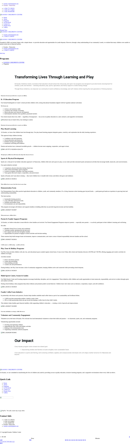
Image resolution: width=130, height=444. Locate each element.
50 (83, 440)
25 (74, 440)
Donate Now (7, 25)
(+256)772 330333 (9, 36)
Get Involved (7, 22)
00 (65, 440)
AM (1, 440)
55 (85, 440)
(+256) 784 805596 (9, 11)
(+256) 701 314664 (9, 10)
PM (30, 440)
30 (76, 440)
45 (81, 440)
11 (12, 441)
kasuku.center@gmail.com (11, 4)
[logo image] (11, 32)
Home (5, 17)
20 (72, 440)
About (5, 19)
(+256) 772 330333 (9, 8)
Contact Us (7, 24)
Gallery (6, 27)
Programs (6, 21)
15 (71, 440)
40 (80, 440)
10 (10, 441)
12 (13, 441)
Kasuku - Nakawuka (9, 5)
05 (67, 440)
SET (1, 443)
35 (78, 440)
